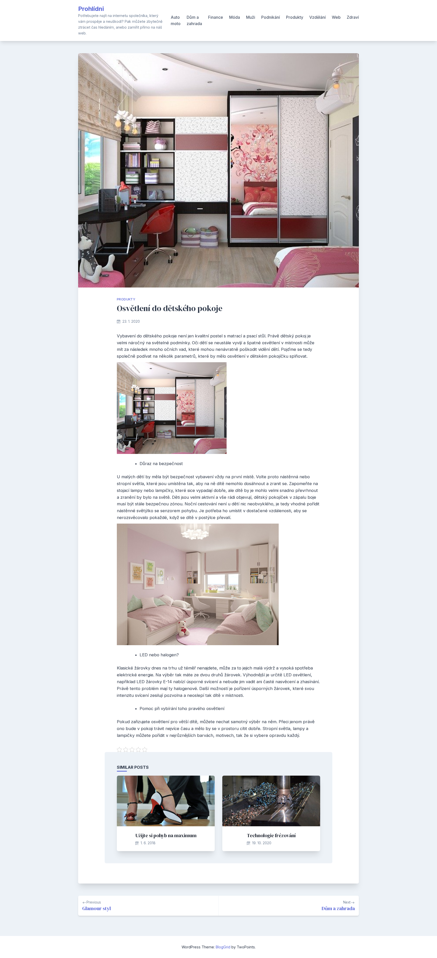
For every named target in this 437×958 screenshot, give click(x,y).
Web (336, 17)
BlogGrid (223, 947)
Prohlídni (91, 8)
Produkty (294, 17)
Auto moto (176, 20)
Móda (234, 17)
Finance (215, 17)
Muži (250, 17)
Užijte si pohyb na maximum (165, 835)
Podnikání (270, 17)
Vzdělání (317, 17)
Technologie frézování (271, 835)
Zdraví (353, 17)
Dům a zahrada (194, 20)
